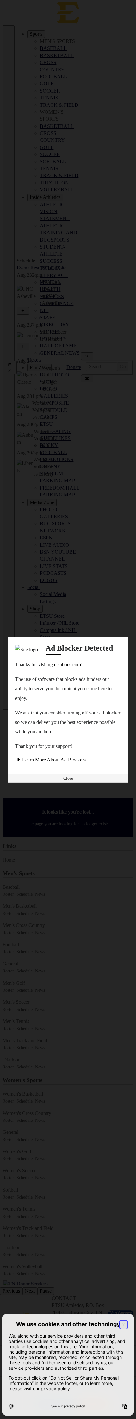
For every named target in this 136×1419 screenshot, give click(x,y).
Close (68, 778)
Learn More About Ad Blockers (54, 759)
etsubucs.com (67, 664)
